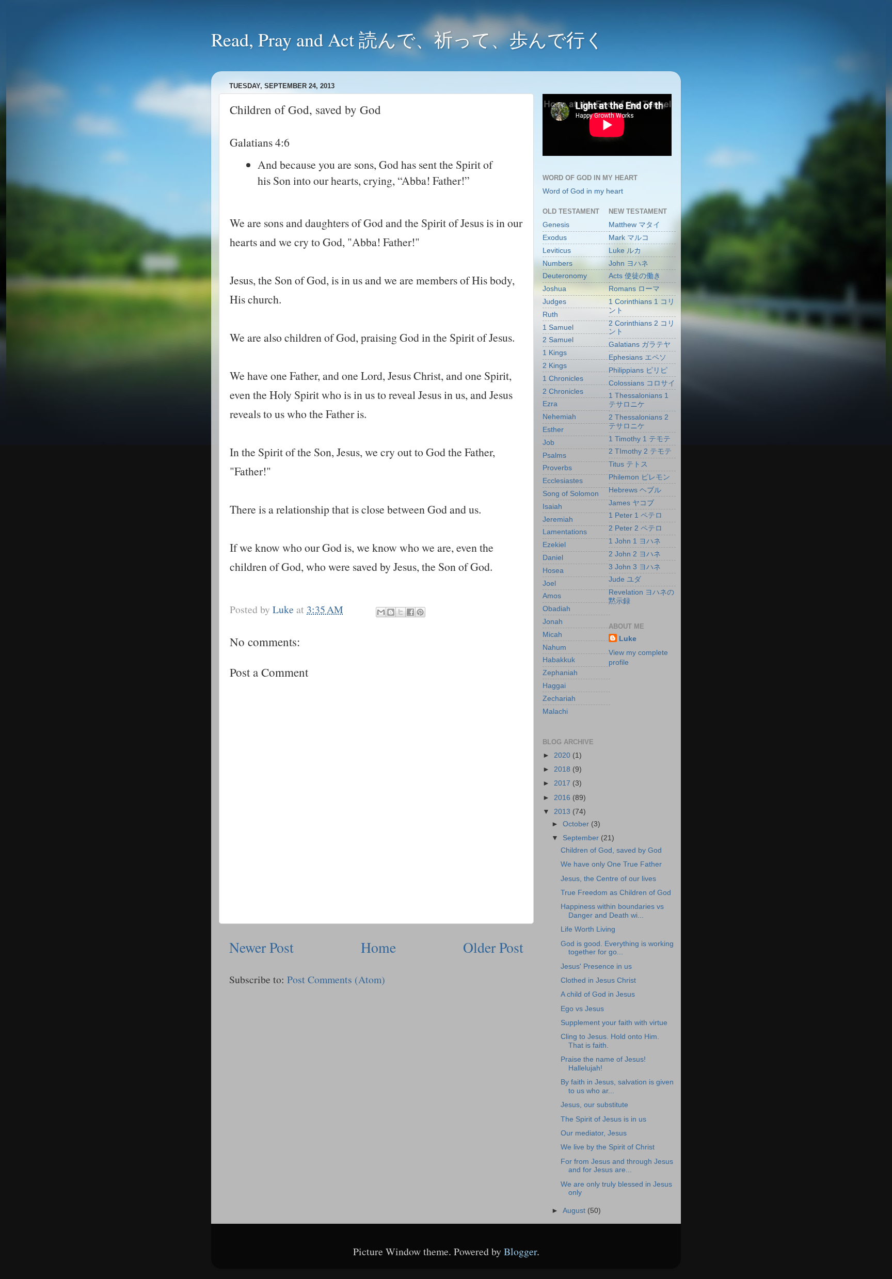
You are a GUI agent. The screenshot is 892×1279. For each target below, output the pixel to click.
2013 (563, 811)
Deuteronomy (565, 275)
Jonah (553, 621)
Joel (549, 583)
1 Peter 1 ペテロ (635, 515)
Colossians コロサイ (642, 383)
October (577, 824)
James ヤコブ (631, 503)
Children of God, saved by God (611, 850)
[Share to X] (400, 612)
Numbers (557, 263)
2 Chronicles (563, 391)
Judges (554, 301)
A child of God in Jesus (598, 994)
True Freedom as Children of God (616, 892)
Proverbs (557, 467)
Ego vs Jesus (582, 1008)
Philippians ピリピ (638, 370)
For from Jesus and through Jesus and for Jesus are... (617, 1165)
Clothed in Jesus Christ (598, 980)
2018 (563, 769)
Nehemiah (559, 416)
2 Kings (555, 365)
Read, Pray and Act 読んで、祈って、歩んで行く (407, 39)
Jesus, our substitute (594, 1104)
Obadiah (556, 608)
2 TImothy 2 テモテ (640, 451)
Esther (553, 429)
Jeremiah (558, 519)
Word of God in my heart (583, 191)
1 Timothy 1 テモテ (640, 439)
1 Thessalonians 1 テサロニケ (638, 399)
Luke (627, 638)
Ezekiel (554, 544)
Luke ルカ (625, 250)
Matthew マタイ (634, 224)
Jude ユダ (625, 579)
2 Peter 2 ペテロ (635, 528)
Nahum (554, 647)
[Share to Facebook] (410, 612)
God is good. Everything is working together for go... (617, 947)
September (582, 838)
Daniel (553, 557)
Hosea (553, 570)
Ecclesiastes (563, 480)
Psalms (554, 455)
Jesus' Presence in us (596, 966)
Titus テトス (628, 464)
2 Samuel (558, 339)
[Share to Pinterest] (420, 612)
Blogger (520, 1251)
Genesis (556, 224)
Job (548, 442)
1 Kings (555, 352)
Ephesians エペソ (637, 357)
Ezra (550, 403)
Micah (552, 634)
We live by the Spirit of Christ (608, 1147)
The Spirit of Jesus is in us (603, 1119)
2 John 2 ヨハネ (635, 554)
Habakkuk (559, 660)
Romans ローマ (634, 288)
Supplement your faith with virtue (614, 1022)
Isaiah (552, 506)
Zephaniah (560, 672)
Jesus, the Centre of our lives (608, 878)
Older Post (493, 947)
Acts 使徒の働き (635, 275)
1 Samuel (558, 327)
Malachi (555, 711)
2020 (563, 755)
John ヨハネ (628, 263)
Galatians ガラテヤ (640, 344)
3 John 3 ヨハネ (635, 567)
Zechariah (559, 698)
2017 (563, 783)
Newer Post (261, 947)
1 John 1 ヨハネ (635, 541)
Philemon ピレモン (639, 477)
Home (378, 947)
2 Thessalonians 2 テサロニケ (638, 421)
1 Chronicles (563, 378)
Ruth (550, 314)
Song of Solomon (571, 493)
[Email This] (381, 612)
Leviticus (557, 250)
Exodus (555, 237)
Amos (552, 595)
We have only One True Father (611, 864)
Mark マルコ (629, 237)
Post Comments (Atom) (336, 979)
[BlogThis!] (391, 612)
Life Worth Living (588, 929)
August (575, 1210)
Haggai (554, 685)
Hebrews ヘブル (635, 490)
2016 (563, 797)
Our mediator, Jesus (594, 1133)
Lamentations (565, 531)
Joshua (554, 288)
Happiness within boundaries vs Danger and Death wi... (612, 910)
